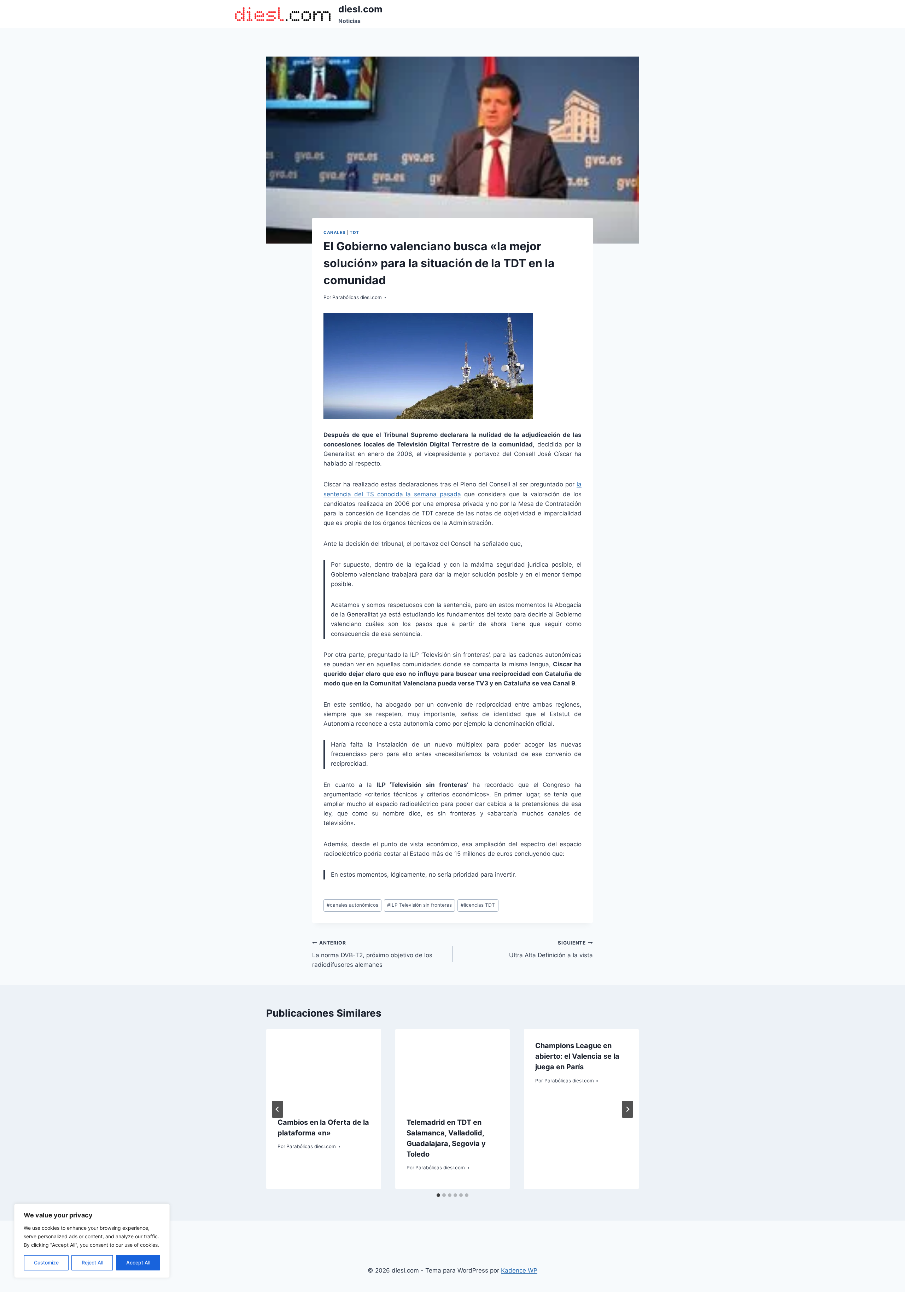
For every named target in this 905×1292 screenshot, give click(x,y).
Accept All (138, 1262)
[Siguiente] (627, 1109)
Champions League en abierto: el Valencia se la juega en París (577, 1056)
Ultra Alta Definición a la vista (551, 949)
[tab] (438, 1195)
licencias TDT (478, 905)
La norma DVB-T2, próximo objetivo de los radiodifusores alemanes (372, 954)
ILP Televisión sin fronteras (419, 905)
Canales (334, 232)
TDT (354, 232)
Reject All (92, 1262)
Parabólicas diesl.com (357, 297)
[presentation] (323, 1067)
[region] (92, 1241)
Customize (46, 1262)
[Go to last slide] (277, 1109)
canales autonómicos (352, 905)
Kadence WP (519, 1270)
